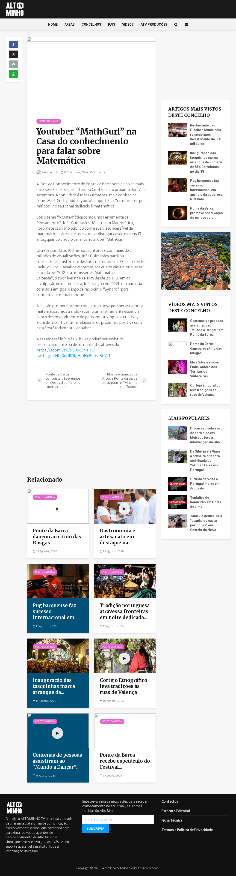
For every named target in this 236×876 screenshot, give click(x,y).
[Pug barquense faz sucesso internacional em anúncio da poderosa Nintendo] (58, 580)
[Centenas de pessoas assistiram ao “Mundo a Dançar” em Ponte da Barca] (58, 730)
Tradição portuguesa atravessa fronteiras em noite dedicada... (125, 611)
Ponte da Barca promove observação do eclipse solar (206, 213)
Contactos (170, 801)
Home (53, 24)
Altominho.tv (49, 172)
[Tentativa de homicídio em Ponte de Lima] (177, 502)
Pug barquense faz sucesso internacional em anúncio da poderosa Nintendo (206, 190)
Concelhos (91, 24)
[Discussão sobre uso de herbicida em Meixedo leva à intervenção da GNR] (177, 433)
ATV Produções (154, 24)
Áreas (70, 24)
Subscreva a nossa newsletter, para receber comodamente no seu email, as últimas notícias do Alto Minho (115, 806)
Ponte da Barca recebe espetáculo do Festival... (125, 761)
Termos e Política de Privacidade (187, 830)
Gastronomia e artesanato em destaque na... (117, 537)
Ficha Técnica (172, 820)
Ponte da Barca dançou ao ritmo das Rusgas (57, 537)
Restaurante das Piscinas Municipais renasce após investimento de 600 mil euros (205, 134)
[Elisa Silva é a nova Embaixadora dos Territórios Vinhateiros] (177, 367)
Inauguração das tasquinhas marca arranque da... (54, 686)
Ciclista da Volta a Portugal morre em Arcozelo (205, 483)
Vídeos (128, 24)
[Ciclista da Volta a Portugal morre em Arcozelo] (177, 483)
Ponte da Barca (49, 121)
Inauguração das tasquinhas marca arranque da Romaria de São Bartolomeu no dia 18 (206, 162)
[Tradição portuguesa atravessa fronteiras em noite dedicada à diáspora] (125, 580)
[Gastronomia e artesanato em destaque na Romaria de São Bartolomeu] (125, 506)
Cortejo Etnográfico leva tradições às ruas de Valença (123, 686)
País (111, 24)
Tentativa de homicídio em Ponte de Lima (205, 502)
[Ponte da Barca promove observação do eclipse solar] (177, 213)
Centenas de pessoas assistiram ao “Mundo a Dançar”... (57, 761)
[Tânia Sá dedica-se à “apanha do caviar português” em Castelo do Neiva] (177, 520)
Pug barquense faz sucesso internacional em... (55, 611)
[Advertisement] (91, 437)
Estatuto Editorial (176, 811)
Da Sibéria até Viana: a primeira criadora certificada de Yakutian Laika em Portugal (205, 461)
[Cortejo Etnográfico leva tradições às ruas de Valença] (125, 655)
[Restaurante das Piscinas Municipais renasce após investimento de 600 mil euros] (177, 130)
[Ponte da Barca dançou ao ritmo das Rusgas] (58, 506)
